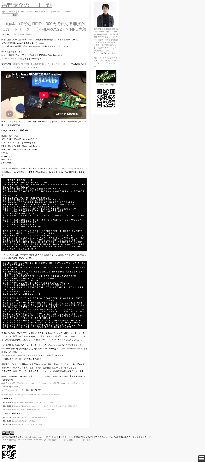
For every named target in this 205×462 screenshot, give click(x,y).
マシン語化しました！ (13, 390)
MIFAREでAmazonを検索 (14, 355)
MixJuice (66, 348)
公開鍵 (30, 394)
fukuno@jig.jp (111, 53)
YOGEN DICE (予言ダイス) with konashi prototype (29, 417)
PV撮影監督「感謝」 (102, 51)
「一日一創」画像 (82, 440)
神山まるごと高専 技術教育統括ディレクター (106, 45)
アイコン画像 (50, 440)
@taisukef (37, 394)
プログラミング (68, 12)
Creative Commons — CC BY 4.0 (40, 437)
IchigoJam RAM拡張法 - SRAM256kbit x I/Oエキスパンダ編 (32, 402)
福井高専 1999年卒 (106, 48)
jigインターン (7, 12)
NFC (31, 39)
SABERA (22, 12)
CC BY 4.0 (5, 394)
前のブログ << (46, 394)
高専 (15, 12)
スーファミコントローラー (59, 64)
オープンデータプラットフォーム (106, 63)
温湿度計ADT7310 (21, 64)
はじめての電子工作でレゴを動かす (24, 421)
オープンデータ (40, 12)
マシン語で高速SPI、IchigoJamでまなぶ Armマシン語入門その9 (35, 383)
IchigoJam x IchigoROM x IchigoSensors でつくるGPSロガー (33, 409)
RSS (94, 440)
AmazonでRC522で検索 (14, 58)
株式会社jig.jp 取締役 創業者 (105, 29)
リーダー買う (17, 359)
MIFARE (38, 46)
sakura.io (76, 348)
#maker (28, 34)
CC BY (5, 440)
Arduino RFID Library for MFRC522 (70, 168)
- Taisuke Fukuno (20, 440)
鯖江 (59, 12)
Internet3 (30, 12)
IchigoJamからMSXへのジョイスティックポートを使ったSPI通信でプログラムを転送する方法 (44, 406)
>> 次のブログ (56, 394)
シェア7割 (62, 46)
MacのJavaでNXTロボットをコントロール (27, 424)
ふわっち (101, 60)
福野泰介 (11, 394)
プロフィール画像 (65, 440)
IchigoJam (52, 12)
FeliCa (40, 43)
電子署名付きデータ (21, 394)
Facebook (98, 53)
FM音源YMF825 (38, 64)
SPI (84, 64)
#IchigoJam (19, 34)
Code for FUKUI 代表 (102, 32)
